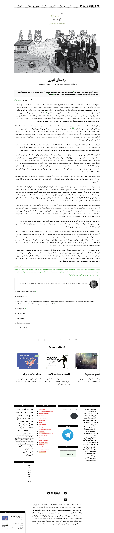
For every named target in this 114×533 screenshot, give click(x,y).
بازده (65, 340)
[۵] (46, 111)
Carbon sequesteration (45, 429)
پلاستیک (31, 452)
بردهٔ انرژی (61, 340)
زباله (20, 428)
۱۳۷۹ (29, 466)
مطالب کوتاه (71, 84)
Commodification (43, 442)
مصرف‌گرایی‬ (22, 446)
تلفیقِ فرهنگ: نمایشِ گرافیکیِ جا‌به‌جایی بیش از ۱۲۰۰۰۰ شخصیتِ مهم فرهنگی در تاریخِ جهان (89, 452)
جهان (27, 422)
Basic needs (42, 409)
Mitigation (41, 431)
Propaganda (42, 416)
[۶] (73, 127)
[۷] (99, 233)
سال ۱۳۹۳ (26, 431)
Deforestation (42, 451)
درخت (22, 425)
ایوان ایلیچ (20, 415)
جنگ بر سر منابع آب (91, 442)
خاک (32, 425)
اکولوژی (26, 415)
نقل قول (27, 449)
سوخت (53, 340)
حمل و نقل (21, 422)
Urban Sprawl (42, 438)
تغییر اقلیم (30, 419)
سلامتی (24, 434)
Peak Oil (41, 447)
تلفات (57, 340)
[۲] (44, 91)
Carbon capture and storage (46, 411)
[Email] (92, 6)
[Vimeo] (89, 6)
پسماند (21, 449)
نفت (37, 340)
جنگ (32, 422)
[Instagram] (86, 6)
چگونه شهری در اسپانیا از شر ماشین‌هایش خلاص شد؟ (89, 415)
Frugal (40, 422)
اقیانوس (26, 412)
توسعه (24, 419)
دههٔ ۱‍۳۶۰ (31, 428)
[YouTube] (84, 6)
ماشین (26, 443)
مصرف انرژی (41, 340)
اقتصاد (31, 412)
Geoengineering (43, 427)
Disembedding (42, 436)
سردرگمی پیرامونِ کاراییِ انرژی (31, 374)
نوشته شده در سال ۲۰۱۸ (60, 84)
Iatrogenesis (42, 420)
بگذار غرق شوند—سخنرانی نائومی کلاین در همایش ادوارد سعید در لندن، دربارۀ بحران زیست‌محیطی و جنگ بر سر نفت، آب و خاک (89, 427)
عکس (21, 440)
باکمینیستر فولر (41, 84)
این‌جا (53, 94)
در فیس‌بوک (68, 447)
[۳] (48, 93)
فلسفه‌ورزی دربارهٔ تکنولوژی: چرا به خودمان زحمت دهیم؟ (89, 419)
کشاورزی (25, 452)
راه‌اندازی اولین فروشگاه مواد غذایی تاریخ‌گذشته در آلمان (89, 439)
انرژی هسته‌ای (19, 412)
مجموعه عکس (20, 443)
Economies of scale (44, 449)
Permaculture (42, 425)
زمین (32, 431)
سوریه (31, 440)
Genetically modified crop (45, 433)
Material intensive (43, 414)
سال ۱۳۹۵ (30, 434)
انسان (31, 415)
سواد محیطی (21, 437)
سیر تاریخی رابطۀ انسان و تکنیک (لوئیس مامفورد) (90, 459)
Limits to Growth (43, 440)
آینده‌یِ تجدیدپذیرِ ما (92, 374)
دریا (18, 425)
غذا (17, 440)
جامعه (19, 419)
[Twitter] (81, 6)
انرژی (69, 340)
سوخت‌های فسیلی (48, 340)
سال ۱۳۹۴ (20, 431)
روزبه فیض (17, 100)
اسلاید (18, 409)
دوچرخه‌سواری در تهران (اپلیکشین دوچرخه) (90, 410)
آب (32, 409)
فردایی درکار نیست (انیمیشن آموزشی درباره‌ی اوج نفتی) (89, 446)
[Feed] (95, 6)
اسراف (72, 340)
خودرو (27, 425)
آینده (23, 409)
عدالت (26, 440)
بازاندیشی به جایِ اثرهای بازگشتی (59, 374)
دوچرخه (24, 428)
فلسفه (31, 443)
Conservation (42, 418)
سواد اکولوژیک (29, 437)
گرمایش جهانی (29, 455)
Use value (41, 445)
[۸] (21, 251)
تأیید (74, 416)
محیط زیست (30, 446)
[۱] (73, 91)
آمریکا (28, 409)
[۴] (28, 109)
